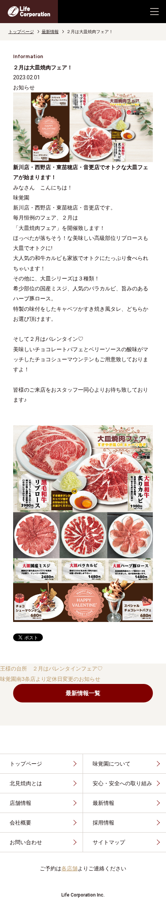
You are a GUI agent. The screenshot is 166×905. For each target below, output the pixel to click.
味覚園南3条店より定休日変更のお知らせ (50, 679)
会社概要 (20, 823)
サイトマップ (109, 842)
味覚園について (111, 764)
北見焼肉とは (26, 783)
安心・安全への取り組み (122, 783)
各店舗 (69, 868)
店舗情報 (20, 803)
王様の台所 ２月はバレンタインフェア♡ (51, 668)
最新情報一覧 (83, 693)
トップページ (21, 31)
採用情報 (103, 823)
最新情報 (50, 31)
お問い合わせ (26, 842)
